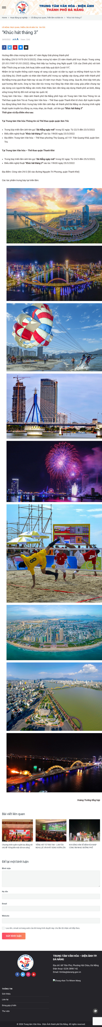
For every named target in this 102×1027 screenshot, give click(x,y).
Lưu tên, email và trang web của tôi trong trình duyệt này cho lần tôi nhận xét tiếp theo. (43, 928)
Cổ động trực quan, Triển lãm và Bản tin (20, 27)
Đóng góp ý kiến (9, 1005)
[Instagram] (28, 974)
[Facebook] (17, 974)
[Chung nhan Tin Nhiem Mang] (67, 980)
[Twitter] (23, 974)
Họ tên (5, 891)
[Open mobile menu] (3, 7)
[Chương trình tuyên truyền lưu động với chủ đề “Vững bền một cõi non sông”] (17, 830)
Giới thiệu (6, 994)
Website (5, 916)
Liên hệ (5, 999)
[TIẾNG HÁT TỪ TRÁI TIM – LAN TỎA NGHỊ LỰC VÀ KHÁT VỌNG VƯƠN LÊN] (51, 830)
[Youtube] (33, 974)
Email (4, 904)
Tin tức (42, 27)
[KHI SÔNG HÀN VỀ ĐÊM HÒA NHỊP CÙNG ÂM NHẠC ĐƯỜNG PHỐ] (84, 830)
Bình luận (6, 868)
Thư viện (6, 1011)
